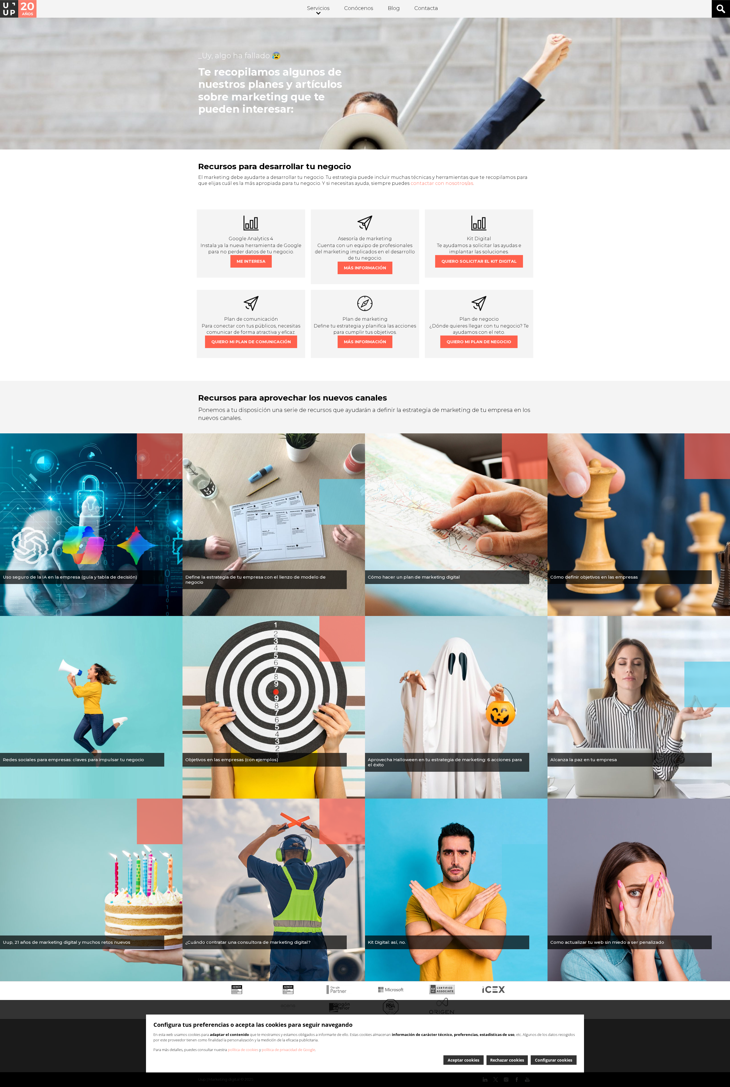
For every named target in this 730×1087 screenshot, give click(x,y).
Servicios (318, 8)
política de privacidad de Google (288, 1049)
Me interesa (251, 261)
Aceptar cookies (463, 1060)
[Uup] (18, 9)
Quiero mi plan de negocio (479, 341)
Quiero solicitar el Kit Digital (479, 261)
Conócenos (358, 8)
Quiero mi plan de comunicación (251, 341)
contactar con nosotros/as (442, 183)
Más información (365, 267)
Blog (394, 8)
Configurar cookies (553, 1060)
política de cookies (243, 1049)
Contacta (426, 8)
